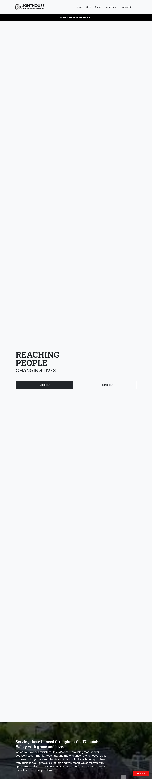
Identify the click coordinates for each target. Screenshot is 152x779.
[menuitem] (79, 7)
